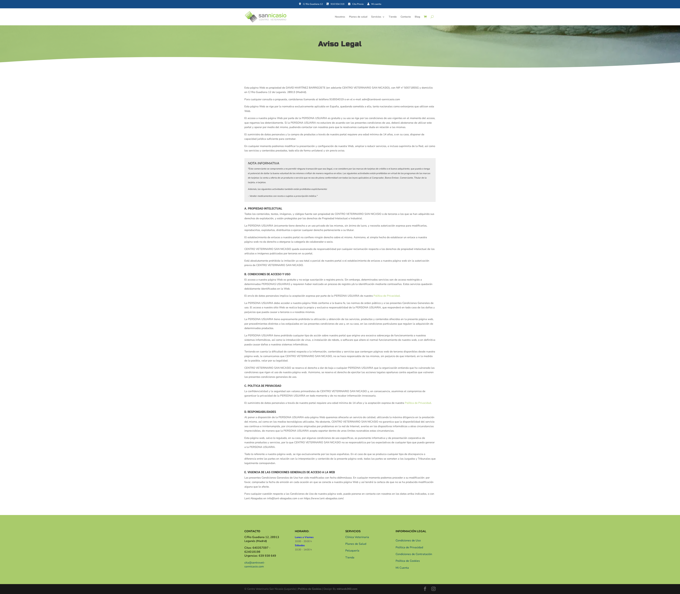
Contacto (406, 16)
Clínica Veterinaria (357, 537)
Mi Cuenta (402, 568)
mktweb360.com (347, 589)
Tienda (393, 16)
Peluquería (352, 551)
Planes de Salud (355, 544)
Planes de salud (358, 16)
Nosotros (340, 16)
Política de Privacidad (386, 296)
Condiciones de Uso (408, 540)
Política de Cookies (408, 561)
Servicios (376, 16)
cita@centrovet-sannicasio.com (254, 564)
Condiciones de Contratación (414, 554)
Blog (417, 16)
